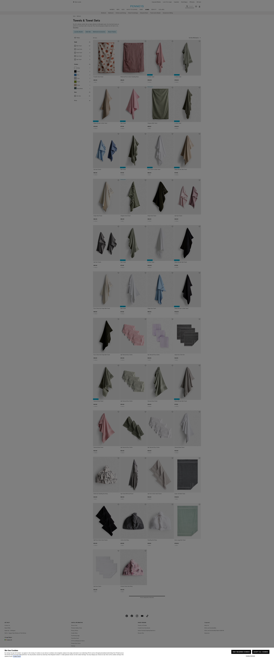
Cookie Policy (16, 656)
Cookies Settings (250, 656)
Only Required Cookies (241, 652)
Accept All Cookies (260, 652)
